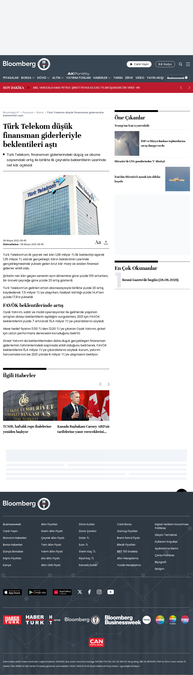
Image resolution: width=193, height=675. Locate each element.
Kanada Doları (88, 565)
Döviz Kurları (87, 524)
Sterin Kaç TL (87, 551)
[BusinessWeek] (177, 77)
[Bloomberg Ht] (82, 620)
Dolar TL (84, 538)
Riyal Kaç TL (86, 558)
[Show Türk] (172, 620)
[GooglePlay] (37, 592)
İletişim (159, 569)
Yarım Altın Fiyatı (52, 551)
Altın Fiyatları (49, 524)
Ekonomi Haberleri (14, 538)
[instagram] (99, 592)
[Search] (180, 64)
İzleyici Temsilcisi (166, 535)
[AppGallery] (62, 592)
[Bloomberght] (26, 64)
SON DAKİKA (13, 88)
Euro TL (83, 545)
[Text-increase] (98, 242)
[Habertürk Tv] (35, 620)
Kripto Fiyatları (12, 558)
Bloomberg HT (11, 112)
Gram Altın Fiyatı (52, 531)
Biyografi (160, 562)
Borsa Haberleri (12, 545)
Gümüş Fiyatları (127, 531)
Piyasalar (28, 112)
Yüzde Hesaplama (129, 565)
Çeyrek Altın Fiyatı (52, 538)
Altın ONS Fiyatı (51, 565)
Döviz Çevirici (87, 531)
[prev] (181, 87)
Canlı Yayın (10, 531)
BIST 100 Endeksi (127, 551)
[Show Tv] (160, 620)
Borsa (40, 112)
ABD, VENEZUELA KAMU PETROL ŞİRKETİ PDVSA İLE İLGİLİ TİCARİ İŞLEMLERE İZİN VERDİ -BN (86, 88)
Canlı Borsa (124, 524)
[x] (80, 592)
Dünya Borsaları (13, 551)
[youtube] (110, 592)
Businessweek (12, 524)
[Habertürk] (12, 620)
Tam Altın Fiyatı (51, 545)
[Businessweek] (128, 620)
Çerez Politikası (164, 555)
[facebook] (89, 592)
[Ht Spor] (54, 620)
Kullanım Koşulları (166, 542)
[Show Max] (185, 620)
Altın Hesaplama (127, 558)
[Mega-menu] (188, 64)
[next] (189, 87)
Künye (7, 565)
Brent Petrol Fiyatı (128, 538)
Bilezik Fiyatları (126, 545)
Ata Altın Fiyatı (50, 558)
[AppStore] (12, 592)
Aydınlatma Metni (166, 548)
